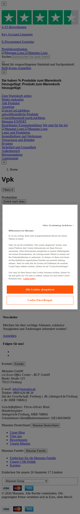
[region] (40, 257)
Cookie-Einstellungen (40, 300)
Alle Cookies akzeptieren (40, 289)
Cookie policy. (29, 279)
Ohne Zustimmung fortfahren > (58, 225)
